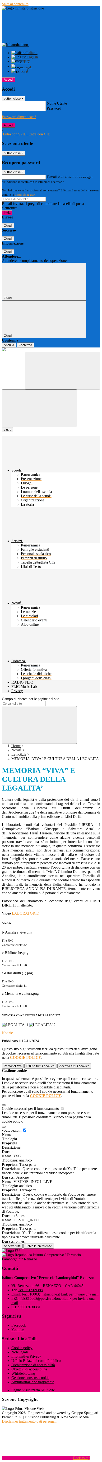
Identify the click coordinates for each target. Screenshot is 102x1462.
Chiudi (8, 225)
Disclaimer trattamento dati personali (29, 1421)
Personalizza (13, 1066)
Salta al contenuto (15, 4)
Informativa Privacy (26, 1356)
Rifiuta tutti (40, 1066)
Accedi (8, 79)
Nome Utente (57, 103)
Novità (16, 750)
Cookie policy (21, 1348)
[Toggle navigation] (39, 408)
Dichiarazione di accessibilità (33, 1365)
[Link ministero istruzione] (23, 8)
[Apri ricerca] (62, 370)
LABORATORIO (25, 913)
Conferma (25, 345)
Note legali (19, 1352)
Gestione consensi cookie (30, 1378)
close (7, 429)
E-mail (52, 177)
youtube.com (12, 1130)
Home (16, 746)
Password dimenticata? (19, 117)
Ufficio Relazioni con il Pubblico (36, 1361)
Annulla (9, 345)
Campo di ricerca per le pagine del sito (30, 699)
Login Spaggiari (25, 194)
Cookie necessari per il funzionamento (31, 1108)
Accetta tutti (74, 1066)
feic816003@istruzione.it (60, 1294)
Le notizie (18, 754)
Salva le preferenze (38, 1246)
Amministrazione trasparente (32, 1382)
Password (54, 108)
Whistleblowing (23, 1373)
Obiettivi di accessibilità (29, 1369)
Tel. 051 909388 (30, 1290)
